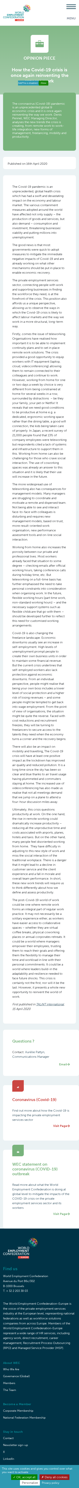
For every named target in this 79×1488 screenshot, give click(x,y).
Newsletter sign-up (15, 1445)
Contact (8, 1438)
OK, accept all (25, 1477)
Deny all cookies (55, 1477)
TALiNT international (50, 1004)
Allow (43, 83)
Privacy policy (50, 1483)
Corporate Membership (18, 1410)
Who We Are (11, 1369)
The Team (9, 1390)
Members (9, 1383)
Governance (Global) (16, 1376)
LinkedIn (8, 1459)
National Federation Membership (24, 1417)
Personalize (30, 1483)
